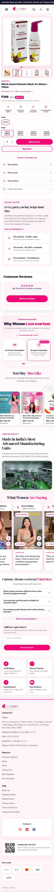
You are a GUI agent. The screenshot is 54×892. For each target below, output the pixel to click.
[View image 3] (27, 72)
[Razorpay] (6, 870)
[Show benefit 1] (23, 363)
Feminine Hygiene (10, 757)
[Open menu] (6, 9)
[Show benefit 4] (29, 363)
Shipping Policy (9, 795)
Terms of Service (9, 807)
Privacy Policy (8, 803)
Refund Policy (8, 799)
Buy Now (27, 149)
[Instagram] (20, 829)
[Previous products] (45, 387)
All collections (8, 778)
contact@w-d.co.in (19, 741)
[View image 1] (7, 72)
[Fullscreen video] (20, 544)
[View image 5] (46, 72)
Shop (4, 765)
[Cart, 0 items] (47, 9)
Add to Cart (34, 142)
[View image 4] (36, 72)
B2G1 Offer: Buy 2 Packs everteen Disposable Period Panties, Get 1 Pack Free (32, 417)
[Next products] (51, 387)
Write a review (27, 298)
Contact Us (7, 770)
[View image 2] (17, 72)
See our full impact (13, 229)
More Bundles (8, 774)
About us (6, 790)
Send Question (27, 647)
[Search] (34, 9)
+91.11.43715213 (13, 736)
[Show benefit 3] (27, 363)
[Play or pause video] (20, 538)
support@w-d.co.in (28, 732)
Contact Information (11, 812)
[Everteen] (27, 707)
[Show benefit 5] (31, 363)
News (4, 761)
